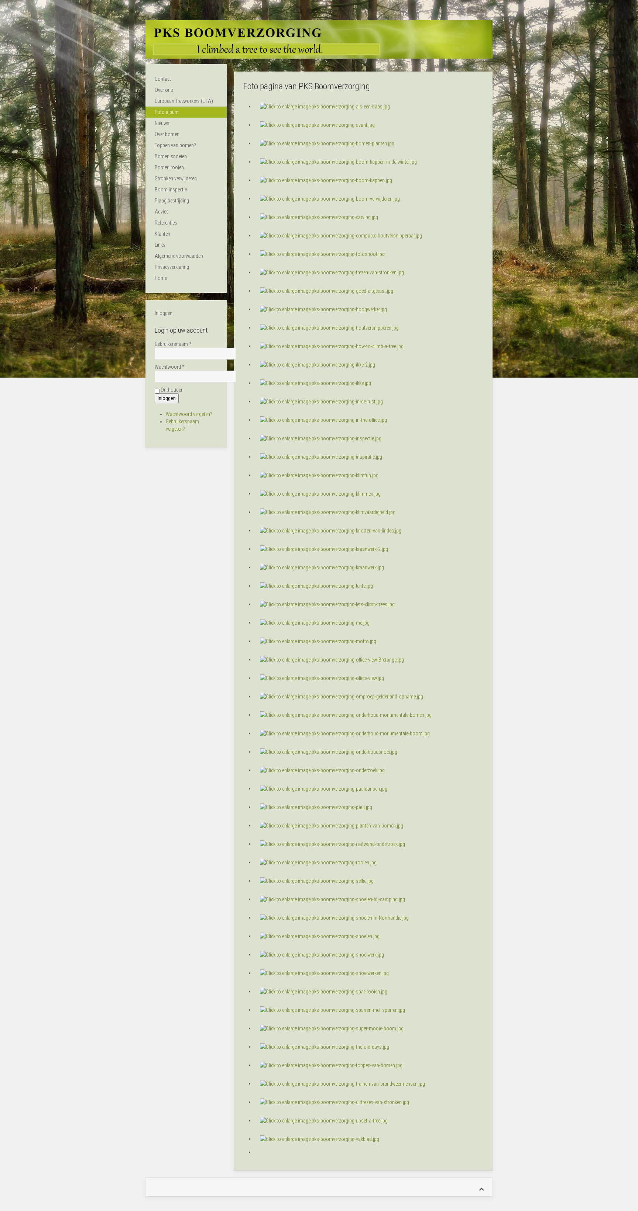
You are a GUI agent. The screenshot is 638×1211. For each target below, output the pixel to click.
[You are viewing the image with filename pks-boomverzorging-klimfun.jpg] (319, 475)
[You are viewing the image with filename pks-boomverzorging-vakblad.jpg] (319, 1139)
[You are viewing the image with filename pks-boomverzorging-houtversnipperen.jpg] (329, 327)
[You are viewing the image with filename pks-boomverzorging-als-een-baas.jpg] (324, 106)
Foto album (167, 112)
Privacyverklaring (172, 267)
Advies (162, 212)
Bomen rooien (169, 167)
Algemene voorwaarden (179, 256)
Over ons (164, 90)
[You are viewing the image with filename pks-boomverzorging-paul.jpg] (316, 807)
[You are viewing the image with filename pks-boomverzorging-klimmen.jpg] (320, 493)
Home (161, 278)
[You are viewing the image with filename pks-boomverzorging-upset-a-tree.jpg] (323, 1120)
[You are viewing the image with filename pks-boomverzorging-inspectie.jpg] (320, 438)
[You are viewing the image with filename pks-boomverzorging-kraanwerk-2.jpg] (324, 549)
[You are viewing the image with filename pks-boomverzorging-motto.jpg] (318, 641)
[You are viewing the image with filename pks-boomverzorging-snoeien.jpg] (319, 936)
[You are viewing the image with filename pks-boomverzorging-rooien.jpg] (318, 862)
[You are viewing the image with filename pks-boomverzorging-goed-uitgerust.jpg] (326, 291)
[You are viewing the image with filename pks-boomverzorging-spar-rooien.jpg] (323, 991)
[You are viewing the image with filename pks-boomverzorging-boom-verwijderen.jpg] (329, 198)
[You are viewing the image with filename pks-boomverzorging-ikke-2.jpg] (317, 364)
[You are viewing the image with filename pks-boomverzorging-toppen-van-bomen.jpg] (331, 1065)
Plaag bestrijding (172, 201)
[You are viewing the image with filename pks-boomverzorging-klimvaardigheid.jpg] (327, 512)
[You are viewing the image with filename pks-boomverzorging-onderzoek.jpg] (322, 770)
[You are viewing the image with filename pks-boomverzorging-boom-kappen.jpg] (326, 180)
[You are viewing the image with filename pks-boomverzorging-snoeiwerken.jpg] (324, 973)
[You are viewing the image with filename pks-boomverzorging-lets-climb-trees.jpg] (327, 604)
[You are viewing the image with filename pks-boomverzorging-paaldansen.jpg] (323, 788)
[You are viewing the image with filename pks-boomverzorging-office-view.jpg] (322, 678)
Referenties (166, 223)
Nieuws (162, 123)
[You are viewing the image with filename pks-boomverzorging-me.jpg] (314, 622)
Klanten (162, 234)
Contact (163, 79)
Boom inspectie (171, 189)
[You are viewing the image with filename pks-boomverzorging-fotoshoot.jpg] (322, 254)
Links (160, 245)
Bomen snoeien (171, 156)
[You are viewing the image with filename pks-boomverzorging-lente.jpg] (316, 586)
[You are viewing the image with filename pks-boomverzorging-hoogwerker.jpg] (323, 309)
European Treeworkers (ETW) (184, 101)
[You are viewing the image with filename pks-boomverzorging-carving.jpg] (319, 217)
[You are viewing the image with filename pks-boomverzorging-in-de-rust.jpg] (321, 401)
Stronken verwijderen (176, 178)
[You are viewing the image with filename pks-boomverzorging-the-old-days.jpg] (324, 1046)
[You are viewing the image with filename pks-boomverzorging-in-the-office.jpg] (323, 420)
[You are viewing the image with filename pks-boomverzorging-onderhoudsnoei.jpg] (328, 751)
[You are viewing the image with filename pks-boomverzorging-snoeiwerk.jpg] (322, 954)
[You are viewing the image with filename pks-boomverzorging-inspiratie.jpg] (321, 456)
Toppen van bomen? (175, 145)
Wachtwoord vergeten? (189, 414)
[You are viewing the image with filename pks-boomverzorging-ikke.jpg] (315, 383)
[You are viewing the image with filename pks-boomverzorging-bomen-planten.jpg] (327, 143)
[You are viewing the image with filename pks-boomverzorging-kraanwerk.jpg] (322, 567)
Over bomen (167, 134)
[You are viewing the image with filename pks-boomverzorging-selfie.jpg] (316, 881)
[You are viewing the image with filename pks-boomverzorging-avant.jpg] (317, 125)
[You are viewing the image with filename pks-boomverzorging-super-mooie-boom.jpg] (331, 1028)
